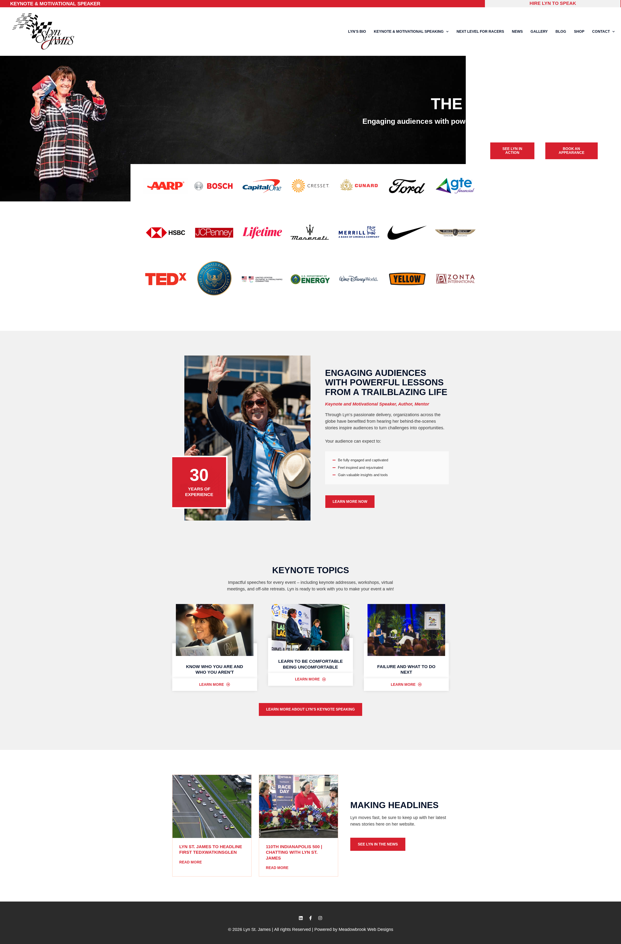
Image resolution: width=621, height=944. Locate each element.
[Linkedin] (300, 918)
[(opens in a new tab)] (211, 806)
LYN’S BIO (357, 31)
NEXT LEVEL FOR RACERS (480, 31)
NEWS (517, 31)
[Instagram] (320, 918)
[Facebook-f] (310, 918)
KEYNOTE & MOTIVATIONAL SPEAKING (409, 31)
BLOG (561, 31)
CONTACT (601, 31)
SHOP (579, 31)
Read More (190, 862)
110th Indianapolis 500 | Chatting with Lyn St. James (294, 852)
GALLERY (539, 31)
